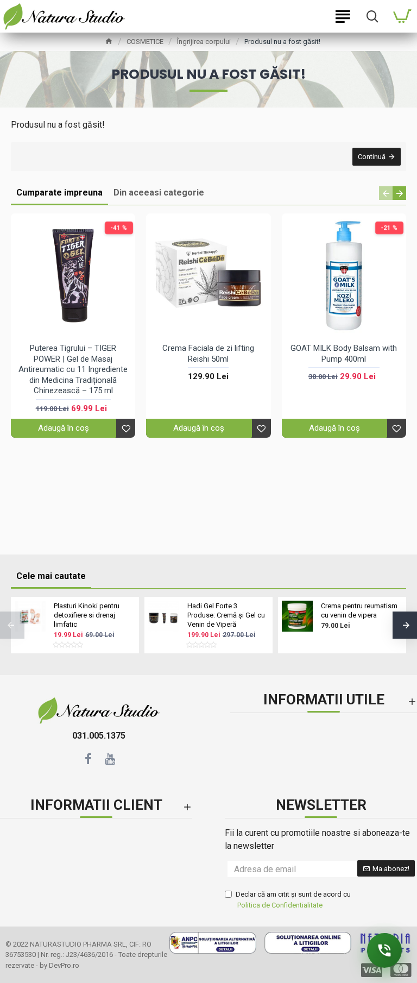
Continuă (372, 157)
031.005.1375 (98, 735)
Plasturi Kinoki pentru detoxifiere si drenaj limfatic (86, 615)
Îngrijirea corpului (204, 41)
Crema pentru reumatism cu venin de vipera (359, 610)
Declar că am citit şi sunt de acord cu (293, 899)
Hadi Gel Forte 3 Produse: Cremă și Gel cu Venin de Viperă (226, 615)
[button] (386, 193)
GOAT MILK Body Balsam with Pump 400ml (343, 353)
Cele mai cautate (51, 576)
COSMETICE (145, 41)
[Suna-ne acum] (384, 950)
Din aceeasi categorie (158, 192)
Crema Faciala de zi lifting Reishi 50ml (208, 353)
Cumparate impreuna (59, 192)
